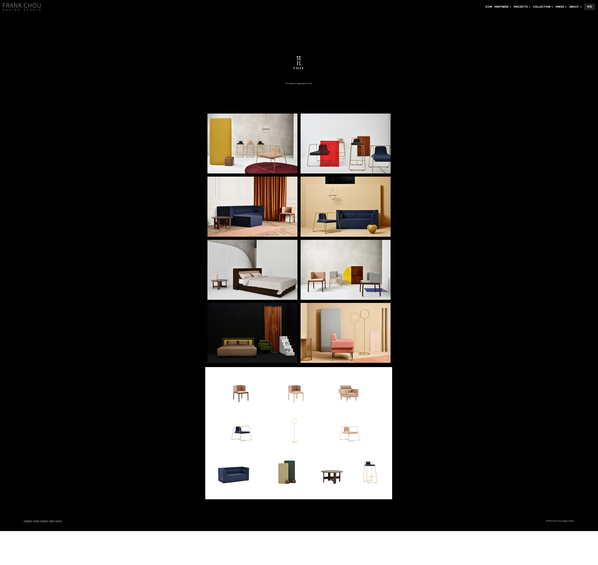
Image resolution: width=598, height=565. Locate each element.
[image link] (21, 6)
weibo (51, 521)
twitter (36, 521)
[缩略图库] (252, 143)
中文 (589, 6)
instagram (28, 521)
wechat (58, 521)
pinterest (44, 521)
